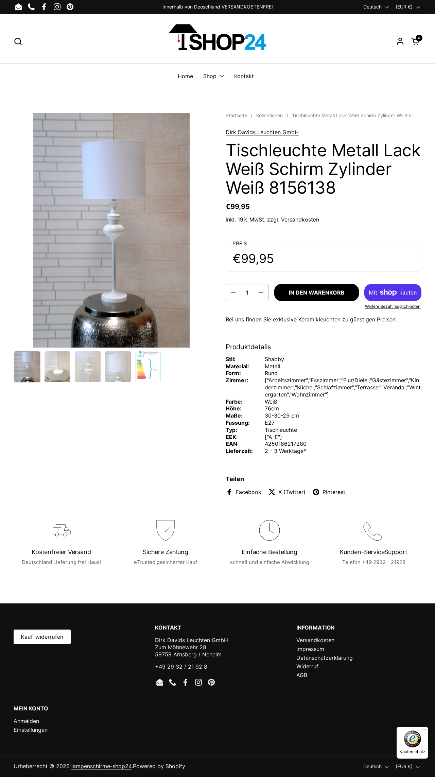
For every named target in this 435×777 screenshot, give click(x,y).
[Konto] (400, 41)
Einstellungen (31, 729)
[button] (18, 41)
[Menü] (424, 731)
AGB (301, 675)
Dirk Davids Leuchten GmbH (262, 132)
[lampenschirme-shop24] (217, 41)
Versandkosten (300, 219)
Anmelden (26, 721)
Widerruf (307, 666)
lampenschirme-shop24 (101, 766)
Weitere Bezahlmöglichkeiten (392, 306)
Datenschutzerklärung (324, 657)
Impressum (310, 649)
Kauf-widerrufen (42, 636)
